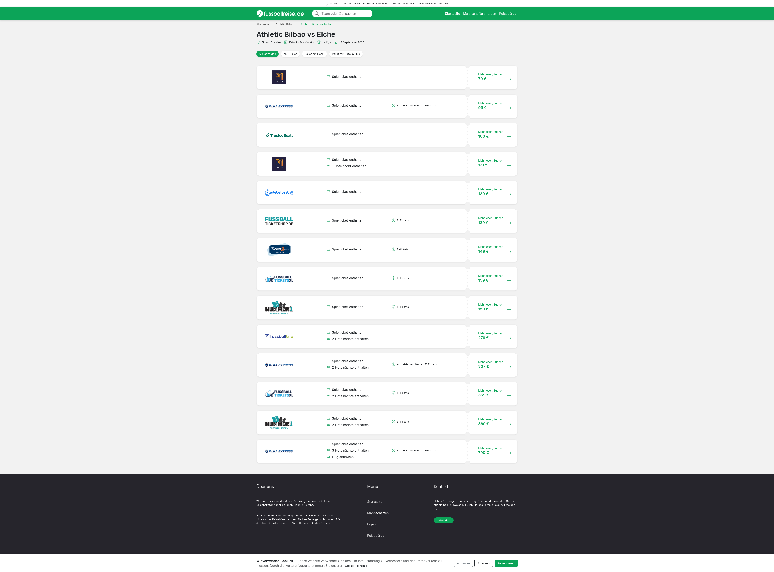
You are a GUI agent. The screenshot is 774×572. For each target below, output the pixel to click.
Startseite (452, 13)
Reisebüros (507, 13)
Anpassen (463, 563)
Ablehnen (484, 563)
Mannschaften (474, 13)
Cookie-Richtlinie (356, 565)
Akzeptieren (506, 563)
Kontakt (443, 520)
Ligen (492, 13)
